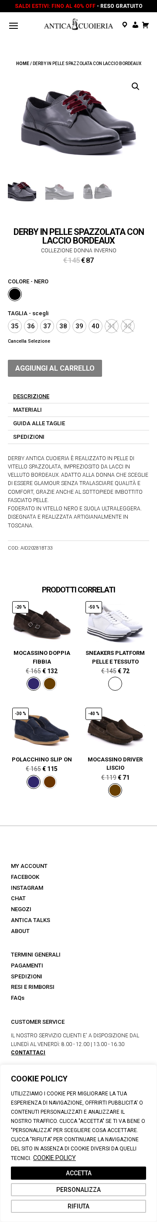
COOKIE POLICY (54, 1157)
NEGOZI (21, 909)
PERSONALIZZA (78, 1189)
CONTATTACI (28, 1053)
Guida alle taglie (39, 423)
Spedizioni (28, 437)
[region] (78, 1143)
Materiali (27, 409)
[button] (135, 86)
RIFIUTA (78, 1206)
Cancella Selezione (29, 341)
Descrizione (31, 396)
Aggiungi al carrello (55, 368)
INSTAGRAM (27, 888)
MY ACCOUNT (29, 866)
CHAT (18, 898)
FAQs (17, 998)
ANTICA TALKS (30, 920)
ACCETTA (79, 1173)
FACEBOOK (25, 877)
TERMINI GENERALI (36, 954)
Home (22, 63)
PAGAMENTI (27, 965)
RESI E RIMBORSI (33, 987)
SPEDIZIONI (26, 976)
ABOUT (20, 931)
